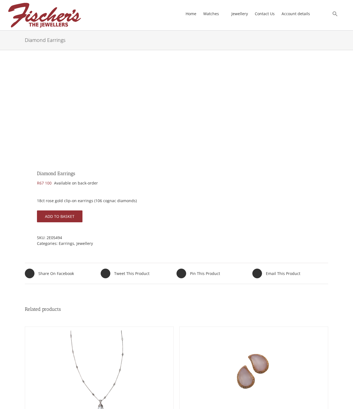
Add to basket (59, 216)
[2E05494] (97, 112)
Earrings (66, 243)
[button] (335, 14)
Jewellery (84, 243)
